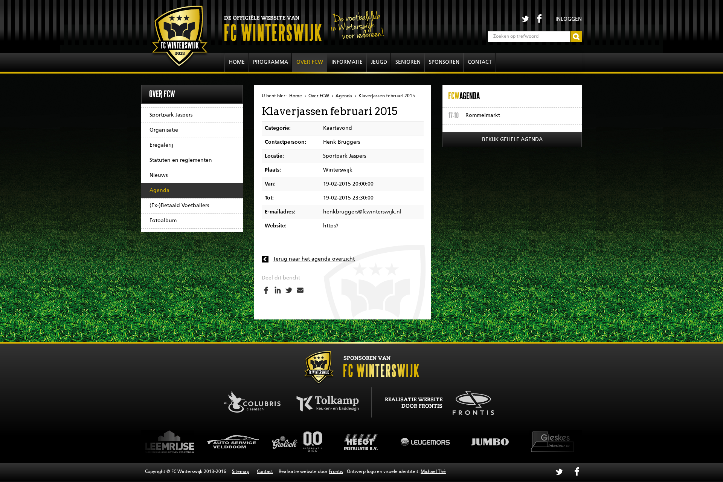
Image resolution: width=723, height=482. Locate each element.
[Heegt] (331, 441)
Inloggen (568, 19)
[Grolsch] (267, 441)
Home (237, 62)
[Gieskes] (523, 441)
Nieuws (158, 175)
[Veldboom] (203, 441)
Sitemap (240, 472)
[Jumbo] (459, 441)
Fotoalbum (163, 220)
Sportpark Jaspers (170, 115)
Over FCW (309, 62)
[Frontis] (469, 401)
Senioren (408, 62)
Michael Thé (433, 472)
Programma (270, 62)
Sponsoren (444, 62)
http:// (330, 226)
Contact (480, 62)
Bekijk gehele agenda (512, 139)
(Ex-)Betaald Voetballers (179, 205)
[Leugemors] (395, 441)
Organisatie (163, 130)
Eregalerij (161, 145)
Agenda (159, 190)
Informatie (347, 62)
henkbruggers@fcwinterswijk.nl (362, 212)
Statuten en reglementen (180, 160)
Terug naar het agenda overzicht (314, 259)
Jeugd (379, 62)
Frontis (336, 472)
